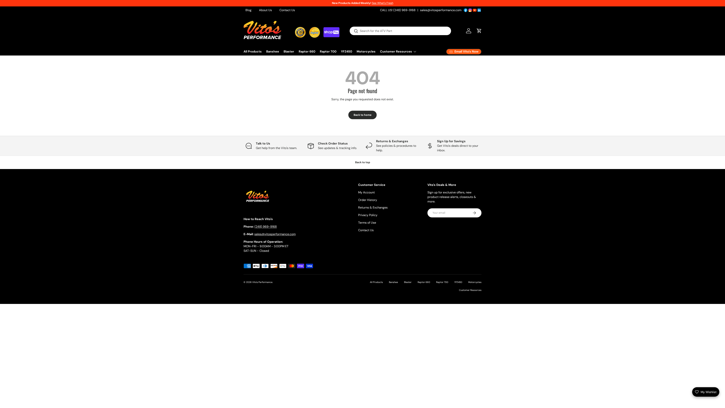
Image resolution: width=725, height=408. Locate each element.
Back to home (362, 115)
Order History (367, 200)
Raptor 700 (328, 51)
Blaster (289, 51)
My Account (366, 192)
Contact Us (287, 10)
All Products (253, 51)
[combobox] (400, 31)
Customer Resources (396, 51)
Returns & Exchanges (373, 207)
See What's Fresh (382, 3)
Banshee (272, 51)
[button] (479, 31)
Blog (248, 10)
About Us (265, 10)
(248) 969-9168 (266, 227)
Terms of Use (367, 223)
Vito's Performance (262, 282)
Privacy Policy (367, 215)
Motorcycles (366, 51)
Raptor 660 (307, 51)
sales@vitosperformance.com (440, 10)
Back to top (362, 162)
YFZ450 (346, 51)
